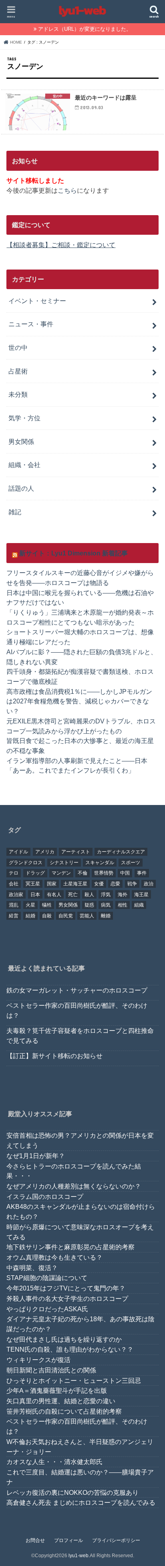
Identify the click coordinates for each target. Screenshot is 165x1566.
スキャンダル (99, 862)
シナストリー (64, 862)
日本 (35, 894)
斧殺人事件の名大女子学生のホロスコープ (67, 1298)
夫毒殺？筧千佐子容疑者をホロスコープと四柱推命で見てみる (80, 1035)
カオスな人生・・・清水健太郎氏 (54, 1461)
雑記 (14, 511)
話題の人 (21, 488)
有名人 (54, 894)
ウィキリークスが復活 (38, 1359)
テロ (13, 873)
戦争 (132, 884)
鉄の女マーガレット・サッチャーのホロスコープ (76, 990)
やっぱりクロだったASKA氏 (47, 1308)
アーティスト (75, 852)
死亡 (73, 894)
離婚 (106, 916)
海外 (122, 894)
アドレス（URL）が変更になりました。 (84, 29)
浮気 (106, 894)
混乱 (13, 905)
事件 (142, 873)
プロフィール (68, 1540)
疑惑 (89, 905)
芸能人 (87, 916)
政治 (148, 884)
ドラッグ (35, 873)
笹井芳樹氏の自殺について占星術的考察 (64, 1411)
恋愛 (115, 884)
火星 (30, 905)
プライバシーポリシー (116, 1540)
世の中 (18, 347)
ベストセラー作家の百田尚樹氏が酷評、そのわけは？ (76, 1010)
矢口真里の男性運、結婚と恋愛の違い (60, 1400)
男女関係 (21, 441)
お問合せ (35, 1540)
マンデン (61, 873)
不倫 (82, 873)
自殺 (47, 916)
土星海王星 (75, 884)
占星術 (18, 371)
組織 (139, 905)
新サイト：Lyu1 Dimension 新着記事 (73, 553)
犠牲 (47, 905)
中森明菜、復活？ (32, 1267)
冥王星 (33, 884)
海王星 (141, 894)
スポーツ (130, 862)
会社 (13, 884)
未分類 (18, 394)
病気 (106, 905)
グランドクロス (25, 862)
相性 (122, 905)
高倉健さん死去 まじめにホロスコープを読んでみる (80, 1502)
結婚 (30, 916)
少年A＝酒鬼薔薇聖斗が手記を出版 (56, 1390)
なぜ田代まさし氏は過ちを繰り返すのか (64, 1339)
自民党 (65, 916)
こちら (67, 190)
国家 (51, 884)
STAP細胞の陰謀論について (46, 1277)
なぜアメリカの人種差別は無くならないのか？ (73, 1186)
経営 (13, 916)
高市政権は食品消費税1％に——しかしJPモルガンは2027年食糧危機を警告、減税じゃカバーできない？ (79, 701)
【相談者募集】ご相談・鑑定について (60, 244)
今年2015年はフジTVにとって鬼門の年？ (65, 1288)
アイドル (18, 852)
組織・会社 (24, 464)
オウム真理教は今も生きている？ (54, 1257)
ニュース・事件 (30, 324)
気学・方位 (24, 417)
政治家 (16, 894)
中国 (125, 873)
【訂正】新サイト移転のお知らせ (54, 1055)
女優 (99, 884)
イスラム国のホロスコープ (44, 1196)
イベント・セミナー (37, 300)
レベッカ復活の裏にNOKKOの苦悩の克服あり (72, 1492)
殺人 (89, 894)
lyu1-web (78, 1555)
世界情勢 (103, 873)
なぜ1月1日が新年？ (35, 1155)
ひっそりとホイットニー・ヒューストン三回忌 (73, 1380)
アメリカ (44, 852)
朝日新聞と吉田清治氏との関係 (51, 1370)
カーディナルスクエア (121, 852)
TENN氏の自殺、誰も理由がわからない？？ (69, 1349)
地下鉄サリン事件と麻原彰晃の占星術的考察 (70, 1246)
